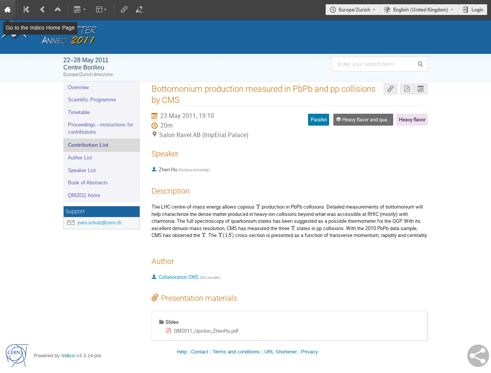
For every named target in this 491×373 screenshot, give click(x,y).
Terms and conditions (236, 351)
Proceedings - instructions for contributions (100, 128)
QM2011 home (84, 195)
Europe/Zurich (354, 9)
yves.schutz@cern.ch (99, 222)
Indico (68, 355)
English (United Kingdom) (420, 9)
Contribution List (88, 145)
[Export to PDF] (407, 88)
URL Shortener (280, 351)
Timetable (79, 112)
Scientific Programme (92, 100)
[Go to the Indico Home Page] (7, 9)
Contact (199, 351)
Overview (78, 87)
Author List (80, 158)
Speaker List (82, 170)
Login (477, 9)
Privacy (309, 351)
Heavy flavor (412, 119)
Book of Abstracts (88, 183)
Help (182, 351)
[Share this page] (478, 355)
